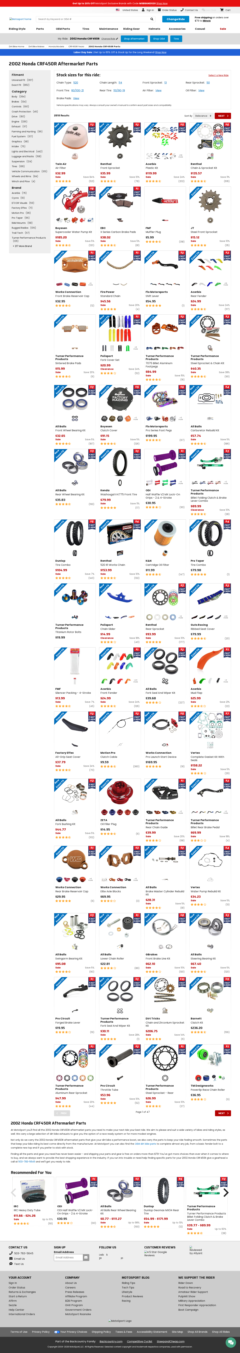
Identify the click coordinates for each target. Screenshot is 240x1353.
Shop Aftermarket (134, 38)
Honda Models (56, 46)
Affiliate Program (76, 1296)
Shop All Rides (221, 1332)
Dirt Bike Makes (36, 46)
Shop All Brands (198, 1332)
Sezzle (13, 1305)
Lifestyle (127, 1292)
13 (165, 82)
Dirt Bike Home (16, 46)
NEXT (221, 116)
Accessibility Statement (152, 1332)
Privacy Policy (41, 1332)
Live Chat (211, 10)
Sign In (13, 1283)
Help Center (16, 1310)
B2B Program (73, 1301)
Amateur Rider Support (193, 1292)
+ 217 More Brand (22, 246)
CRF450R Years (76, 46)
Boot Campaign (188, 1310)
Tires (176, 38)
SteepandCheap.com (170, 1341)
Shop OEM (159, 38)
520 (75, 82)
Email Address (64, 1252)
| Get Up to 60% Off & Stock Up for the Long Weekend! (120, 52)
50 (208, 82)
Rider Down (185, 1283)
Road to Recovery (189, 1287)
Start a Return (18, 1296)
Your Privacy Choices (73, 1331)
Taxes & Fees (123, 1332)
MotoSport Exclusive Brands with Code (120, 3)
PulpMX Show (186, 1296)
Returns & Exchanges (22, 1292)
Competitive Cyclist (139, 1341)
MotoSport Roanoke (78, 1314)
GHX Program (74, 1305)
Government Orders (78, 1310)
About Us (71, 1283)
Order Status (17, 1287)
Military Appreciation (191, 1301)
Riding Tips (128, 1283)
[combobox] (203, 116)
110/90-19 (119, 90)
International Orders (22, 1314)
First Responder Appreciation (197, 1305)
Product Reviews (132, 1296)
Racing (126, 1301)
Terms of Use (18, 1332)
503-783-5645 (26, 1161)
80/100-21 (77, 90)
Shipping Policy (101, 1332)
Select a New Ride (218, 75)
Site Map (177, 1332)
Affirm (13, 1301)
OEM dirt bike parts (145, 1143)
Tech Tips (128, 1287)
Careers (70, 1287)
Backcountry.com (111, 1341)
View (158, 90)
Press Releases (74, 1292)
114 (120, 82)
